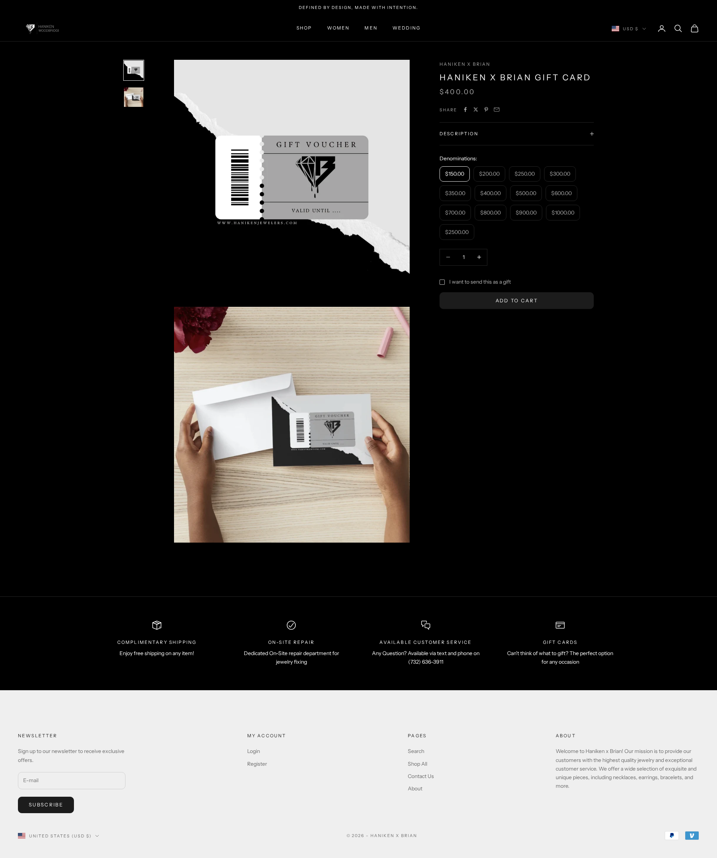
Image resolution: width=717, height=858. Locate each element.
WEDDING (406, 28)
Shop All (417, 763)
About (415, 788)
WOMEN (338, 28)
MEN (370, 28)
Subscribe (46, 805)
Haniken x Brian (465, 64)
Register (257, 763)
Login (253, 751)
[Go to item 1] (133, 70)
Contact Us (421, 776)
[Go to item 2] (133, 97)
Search (416, 751)
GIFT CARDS (560, 642)
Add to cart (517, 300)
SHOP (304, 28)
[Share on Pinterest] (486, 109)
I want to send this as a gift (480, 281)
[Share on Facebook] (465, 109)
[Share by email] (497, 109)
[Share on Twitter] (476, 109)
